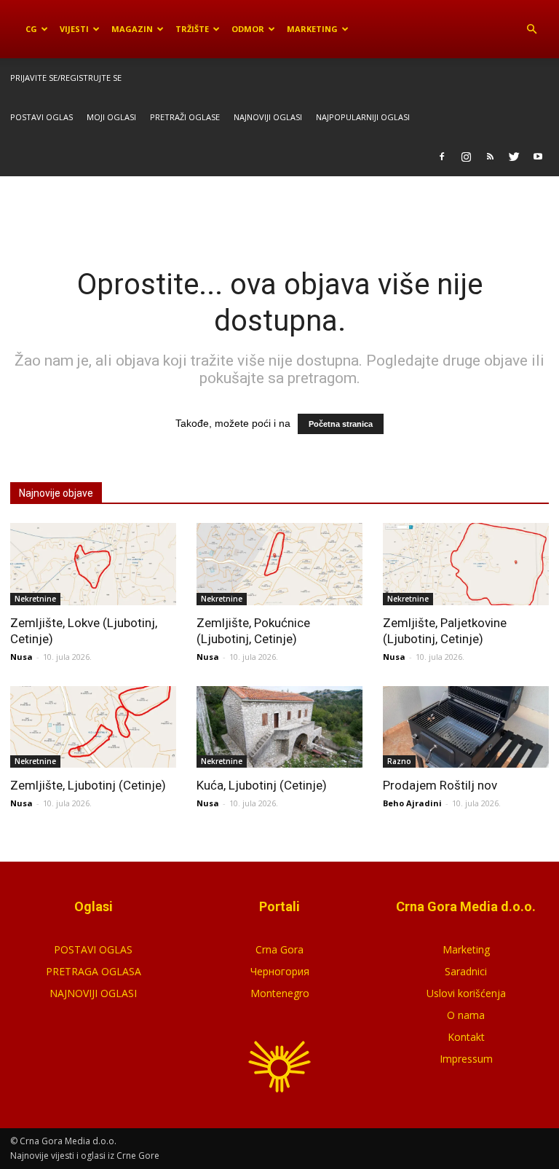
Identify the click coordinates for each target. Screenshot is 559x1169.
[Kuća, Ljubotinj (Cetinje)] (279, 727)
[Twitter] (514, 156)
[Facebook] (442, 156)
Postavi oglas (41, 116)
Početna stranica (341, 424)
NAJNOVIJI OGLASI (93, 993)
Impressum (466, 1059)
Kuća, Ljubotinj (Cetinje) (262, 785)
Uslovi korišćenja (466, 993)
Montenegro (279, 993)
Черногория (279, 971)
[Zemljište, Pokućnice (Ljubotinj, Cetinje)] (279, 564)
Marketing (312, 28)
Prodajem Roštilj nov (440, 785)
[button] (531, 29)
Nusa (21, 656)
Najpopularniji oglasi (363, 116)
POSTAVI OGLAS (93, 949)
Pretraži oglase (185, 116)
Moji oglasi (111, 116)
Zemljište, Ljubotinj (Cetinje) (88, 785)
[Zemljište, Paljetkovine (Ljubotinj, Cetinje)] (466, 564)
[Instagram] (466, 156)
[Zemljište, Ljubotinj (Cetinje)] (93, 727)
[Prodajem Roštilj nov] (466, 727)
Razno (399, 761)
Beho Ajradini (412, 803)
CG (31, 28)
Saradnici (466, 971)
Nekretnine (35, 599)
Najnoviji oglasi (268, 116)
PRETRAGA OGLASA (93, 971)
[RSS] (490, 156)
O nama (466, 1015)
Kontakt (466, 1037)
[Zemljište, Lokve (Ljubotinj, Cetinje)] (93, 564)
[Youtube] (538, 156)
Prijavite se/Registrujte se (66, 77)
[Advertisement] (279, 208)
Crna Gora (279, 949)
